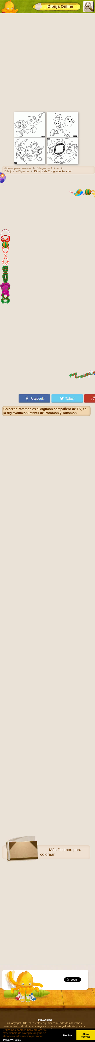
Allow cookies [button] (85, 1035)
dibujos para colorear (17, 168)
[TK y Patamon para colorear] (29, 136)
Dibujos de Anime (48, 168)
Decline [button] (67, 1035)
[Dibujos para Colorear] (9, 6)
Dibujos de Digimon (16, 171)
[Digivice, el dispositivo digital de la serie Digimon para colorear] (62, 163)
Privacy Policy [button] (12, 1040)
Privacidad (45, 1020)
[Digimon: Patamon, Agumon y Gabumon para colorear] (29, 163)
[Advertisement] (47, 62)
